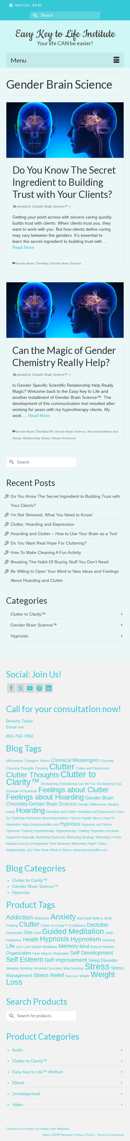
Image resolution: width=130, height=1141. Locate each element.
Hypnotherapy (44, 831)
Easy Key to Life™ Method (37, 1071)
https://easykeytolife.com (40, 824)
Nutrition (108, 947)
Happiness (14, 940)
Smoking (26, 968)
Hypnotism (85, 939)
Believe (98, 918)
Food (37, 933)
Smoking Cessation (48, 968)
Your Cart (28, 5)
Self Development (91, 953)
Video (17, 1104)
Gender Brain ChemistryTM (34, 431)
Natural (95, 947)
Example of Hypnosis (21, 791)
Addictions (41, 918)
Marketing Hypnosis (50, 837)
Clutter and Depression (92, 768)
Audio (17, 1050)
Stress (97, 966)
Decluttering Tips (109, 784)
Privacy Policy (84, 1134)
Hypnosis (19, 635)
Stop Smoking (73, 968)
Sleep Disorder (103, 960)
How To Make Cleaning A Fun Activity (46, 552)
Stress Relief (48, 975)
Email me (15, 727)
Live (19, 947)
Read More (23, 247)
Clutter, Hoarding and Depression (42, 524)
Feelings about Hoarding (45, 797)
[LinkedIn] (48, 688)
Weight (84, 976)
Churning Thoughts (20, 768)
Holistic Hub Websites (55, 1128)
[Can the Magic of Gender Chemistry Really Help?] (65, 310)
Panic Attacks (42, 953)
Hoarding (30, 810)
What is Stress (61, 850)
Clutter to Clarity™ (28, 614)
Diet (28, 932)
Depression (14, 933)
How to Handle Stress (86, 818)
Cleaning (41, 768)
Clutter (61, 766)
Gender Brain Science (65, 263)
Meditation (50, 947)
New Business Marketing (68, 843)
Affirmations (14, 760)
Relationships (16, 850)
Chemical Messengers (75, 760)
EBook (18, 1082)
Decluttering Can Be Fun (78, 784)
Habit (109, 933)
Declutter (98, 925)
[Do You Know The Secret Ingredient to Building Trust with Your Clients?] (65, 130)
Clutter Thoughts (32, 775)
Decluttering (49, 784)
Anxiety (63, 916)
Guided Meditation (73, 931)
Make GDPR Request (58, 1134)
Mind (84, 946)
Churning (106, 760)
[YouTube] (30, 688)
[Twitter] (20, 688)
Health (31, 939)
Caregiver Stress (37, 760)
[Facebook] (11, 688)
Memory (68, 946)
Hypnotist (98, 831)
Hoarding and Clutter (61, 811)
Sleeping (12, 968)
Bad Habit (84, 918)
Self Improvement (65, 960)
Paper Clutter (97, 843)
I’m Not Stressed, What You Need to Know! (52, 514)
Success (71, 976)
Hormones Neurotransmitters (47, 818)
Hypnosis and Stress (96, 824)
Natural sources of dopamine (27, 843)
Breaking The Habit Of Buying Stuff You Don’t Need (60, 561)
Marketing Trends (109, 837)
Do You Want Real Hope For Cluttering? (49, 543)
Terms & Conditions (110, 1134)
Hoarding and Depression (96, 811)
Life (10, 946)
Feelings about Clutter (73, 790)
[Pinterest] (39, 688)
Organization (18, 953)
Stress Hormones (64, 438)
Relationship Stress (36, 438)
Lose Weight (32, 947)
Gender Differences (92, 804)
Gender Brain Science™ (50, 206)
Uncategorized (26, 1093)
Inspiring (108, 940)
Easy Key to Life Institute (65, 34)
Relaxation (61, 953)
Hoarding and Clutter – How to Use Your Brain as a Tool (64, 533)
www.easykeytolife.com (90, 850)
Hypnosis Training (19, 831)
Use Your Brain (38, 850)
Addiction (19, 917)
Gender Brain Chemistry (31, 263)
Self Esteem (24, 959)
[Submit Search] (34, 15)
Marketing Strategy (80, 837)
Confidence (77, 925)
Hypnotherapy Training (72, 831)
